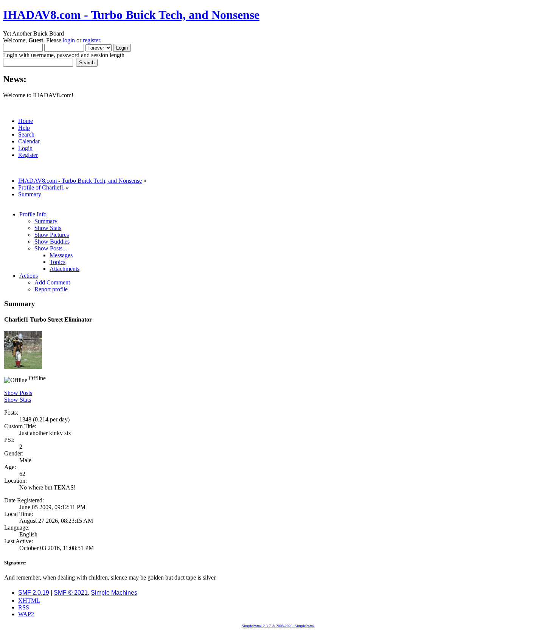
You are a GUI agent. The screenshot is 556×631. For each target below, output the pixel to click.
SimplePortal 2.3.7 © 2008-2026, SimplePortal (278, 626)
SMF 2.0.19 (33, 592)
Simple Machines (114, 592)
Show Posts (18, 393)
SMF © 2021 (71, 592)
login (69, 40)
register (91, 40)
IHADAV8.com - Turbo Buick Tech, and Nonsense (131, 15)
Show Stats (17, 399)
